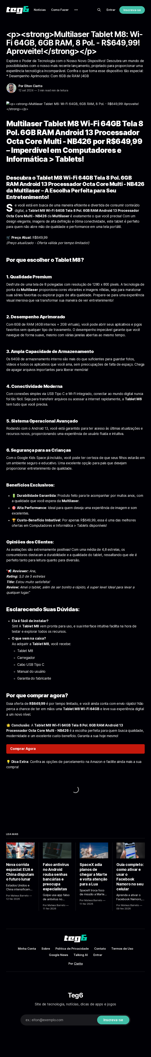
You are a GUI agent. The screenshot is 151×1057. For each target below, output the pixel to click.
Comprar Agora (23, 749)
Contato (100, 948)
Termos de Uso (122, 948)
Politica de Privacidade (72, 948)
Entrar (111, 10)
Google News (58, 955)
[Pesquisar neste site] (99, 10)
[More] (76, 10)
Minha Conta (27, 948)
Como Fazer (60, 10)
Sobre (45, 948)
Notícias (40, 10)
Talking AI (81, 955)
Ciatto (78, 963)
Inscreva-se (132, 10)
